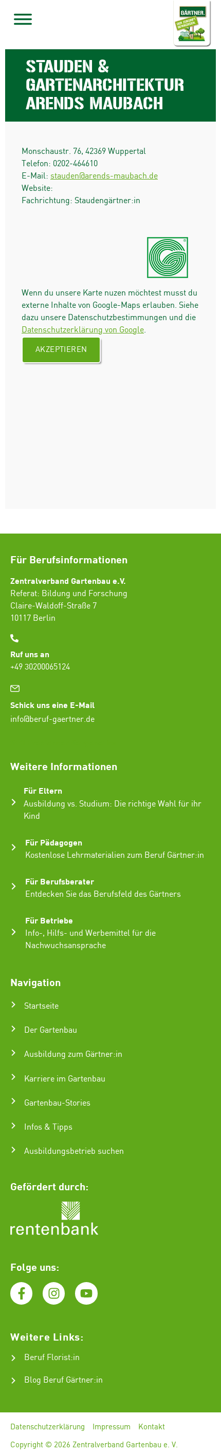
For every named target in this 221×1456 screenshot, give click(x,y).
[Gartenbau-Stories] (13, 1101)
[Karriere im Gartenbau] (13, 1077)
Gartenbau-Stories (57, 1103)
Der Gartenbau (50, 1030)
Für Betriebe (49, 920)
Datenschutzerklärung (47, 1427)
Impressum (112, 1427)
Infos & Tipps (48, 1127)
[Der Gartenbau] (13, 1029)
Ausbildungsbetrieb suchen (74, 1151)
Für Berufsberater (59, 881)
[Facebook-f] (21, 1293)
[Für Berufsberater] (13, 886)
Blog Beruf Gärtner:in (63, 1380)
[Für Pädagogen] (13, 847)
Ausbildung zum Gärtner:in (73, 1054)
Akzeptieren (61, 350)
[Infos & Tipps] (13, 1126)
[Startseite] (13, 1004)
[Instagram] (54, 1293)
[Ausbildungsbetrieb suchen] (13, 1150)
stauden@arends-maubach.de (104, 176)
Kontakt (151, 1427)
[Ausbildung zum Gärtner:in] (13, 1053)
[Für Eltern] (13, 802)
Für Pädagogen (53, 842)
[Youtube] (86, 1293)
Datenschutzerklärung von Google (83, 330)
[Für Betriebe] (13, 932)
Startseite (41, 1006)
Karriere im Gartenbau (64, 1079)
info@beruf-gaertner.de (52, 719)
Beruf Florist (47, 1357)
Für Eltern (43, 790)
